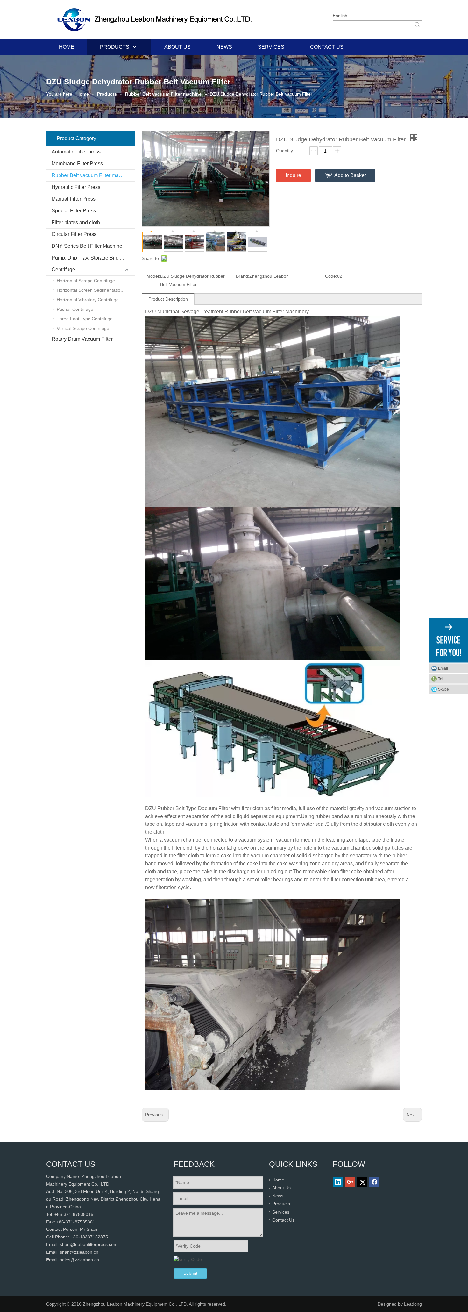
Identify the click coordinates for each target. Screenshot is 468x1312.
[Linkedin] (338, 1182)
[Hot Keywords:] (417, 25)
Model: (153, 276)
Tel (440, 679)
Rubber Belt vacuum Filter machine (91, 175)
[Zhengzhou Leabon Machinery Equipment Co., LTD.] (156, 19)
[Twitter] (362, 1182)
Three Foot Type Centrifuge (85, 318)
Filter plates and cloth (76, 222)
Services (280, 1212)
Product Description (168, 299)
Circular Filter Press (74, 234)
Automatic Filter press (76, 151)
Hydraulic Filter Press (76, 187)
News (277, 1195)
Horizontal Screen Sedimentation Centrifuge (96, 290)
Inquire (293, 175)
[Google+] (350, 1182)
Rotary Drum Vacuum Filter (82, 339)
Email (443, 668)
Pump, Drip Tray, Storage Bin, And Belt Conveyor (93, 257)
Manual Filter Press (74, 199)
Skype (443, 689)
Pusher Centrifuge (75, 309)
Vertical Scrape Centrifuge (83, 328)
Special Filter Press (74, 210)
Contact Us (283, 1220)
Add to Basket (350, 175)
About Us (281, 1187)
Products (281, 1203)
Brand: (242, 276)
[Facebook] (374, 1182)
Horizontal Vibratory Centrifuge (88, 299)
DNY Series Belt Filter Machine (87, 246)
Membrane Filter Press (77, 163)
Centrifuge (63, 269)
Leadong (413, 1304)
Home (278, 1179)
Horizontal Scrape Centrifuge (86, 280)
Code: (331, 276)
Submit (190, 1273)
